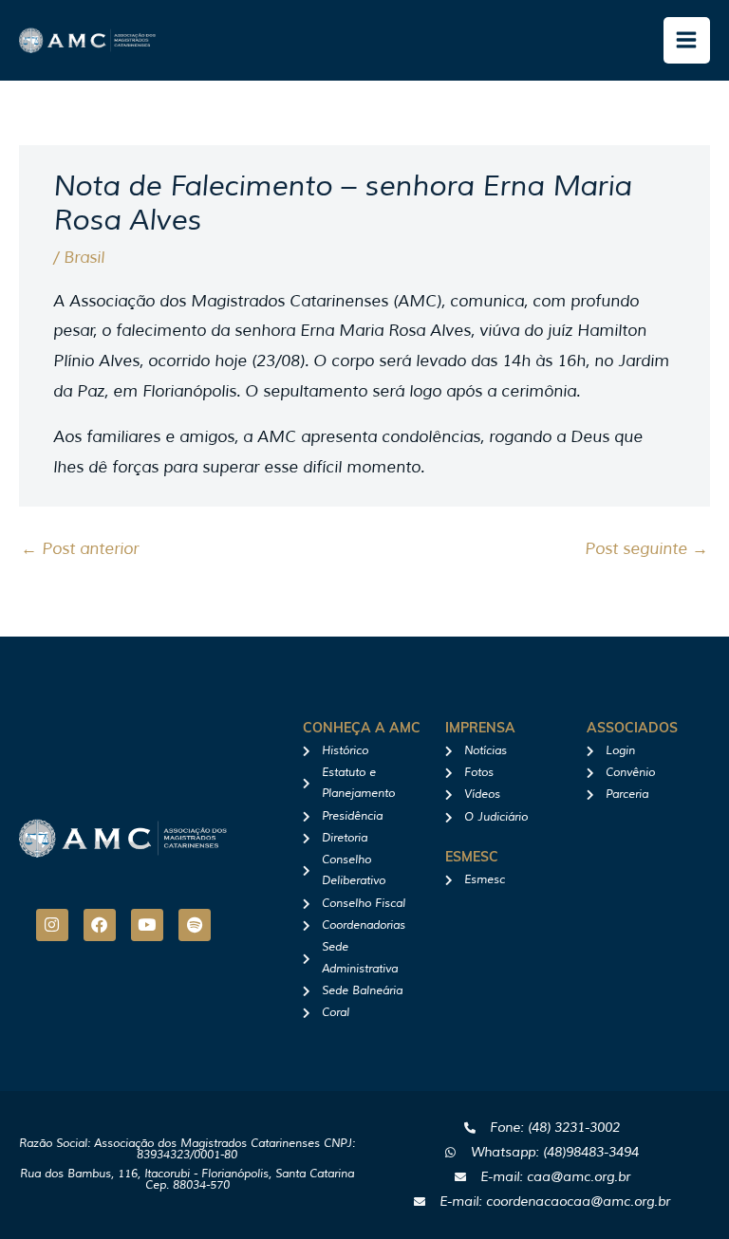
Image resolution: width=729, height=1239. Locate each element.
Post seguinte (646, 549)
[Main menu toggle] (687, 41)
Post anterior (80, 549)
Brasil (84, 258)
